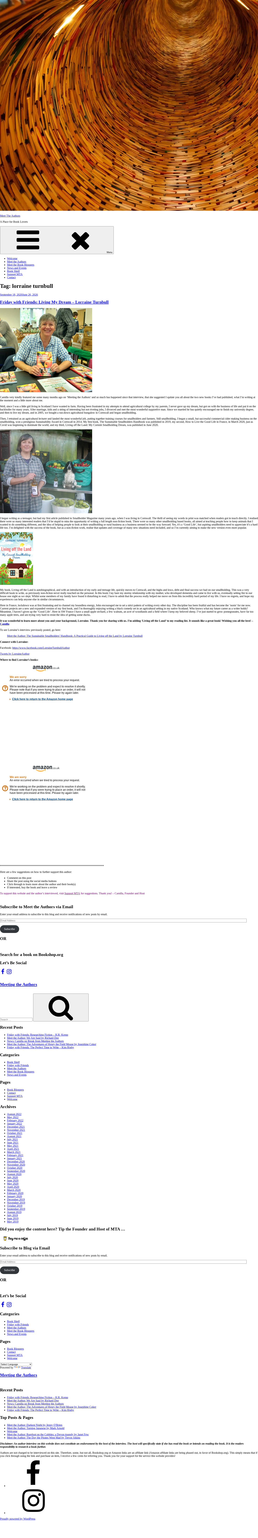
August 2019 (14, 1212)
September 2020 (16, 1171)
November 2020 (16, 1164)
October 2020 (14, 1167)
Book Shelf (13, 271)
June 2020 (12, 1180)
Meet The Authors (10, 215)
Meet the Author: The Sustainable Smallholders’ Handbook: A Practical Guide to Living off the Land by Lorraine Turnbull (75, 635)
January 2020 (14, 1196)
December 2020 (16, 1161)
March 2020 (14, 1189)
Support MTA (15, 274)
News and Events (17, 267)
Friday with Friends (18, 1065)
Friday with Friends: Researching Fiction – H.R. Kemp (37, 1034)
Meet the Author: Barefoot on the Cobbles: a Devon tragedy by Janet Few (48, 1434)
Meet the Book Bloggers (20, 264)
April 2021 (13, 1148)
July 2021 (12, 1139)
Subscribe (9, 929)
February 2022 (15, 1120)
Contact (11, 277)
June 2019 (12, 1218)
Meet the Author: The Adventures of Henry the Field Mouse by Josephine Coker (51, 1044)
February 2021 (15, 1155)
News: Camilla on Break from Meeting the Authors (35, 1041)
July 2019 (12, 1215)
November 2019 (16, 1202)
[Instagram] (33, 1512)
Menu (109, 252)
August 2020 (14, 1174)
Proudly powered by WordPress (17, 1518)
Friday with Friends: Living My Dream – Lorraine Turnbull (54, 302)
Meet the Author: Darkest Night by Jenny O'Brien (34, 1424)
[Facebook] (33, 1485)
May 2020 (12, 1183)
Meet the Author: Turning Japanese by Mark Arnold (35, 1428)
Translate (26, 1367)
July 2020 (12, 1177)
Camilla (4, 623)
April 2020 (13, 1186)
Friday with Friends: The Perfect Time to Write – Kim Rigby (40, 1047)
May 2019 (12, 1221)
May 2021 (12, 1145)
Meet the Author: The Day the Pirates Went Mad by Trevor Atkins (43, 1437)
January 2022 (14, 1123)
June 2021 (12, 1142)
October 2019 (14, 1205)
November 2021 (16, 1129)
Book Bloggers (15, 1089)
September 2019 (16, 1208)
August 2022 (14, 1114)
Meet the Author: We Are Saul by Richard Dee (33, 1037)
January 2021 (14, 1158)
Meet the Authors (16, 261)
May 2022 (12, 1117)
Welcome (12, 258)
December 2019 (16, 1199)
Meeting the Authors (18, 984)
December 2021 (16, 1126)
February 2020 (15, 1193)
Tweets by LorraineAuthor (14, 653)
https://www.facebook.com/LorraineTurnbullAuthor (41, 647)
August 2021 (14, 1136)
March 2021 (14, 1152)
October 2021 (14, 1133)
